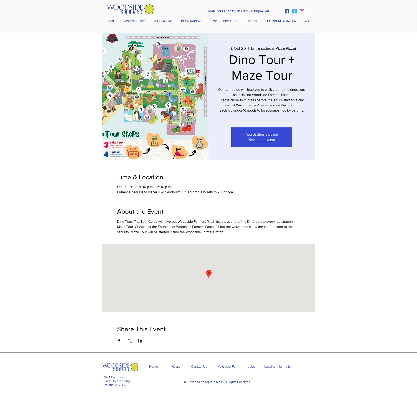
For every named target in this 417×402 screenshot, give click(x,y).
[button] (223, 21)
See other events (262, 140)
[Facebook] (287, 11)
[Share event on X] (130, 341)
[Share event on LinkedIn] (140, 341)
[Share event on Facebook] (119, 341)
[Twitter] (294, 11)
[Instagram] (302, 11)
